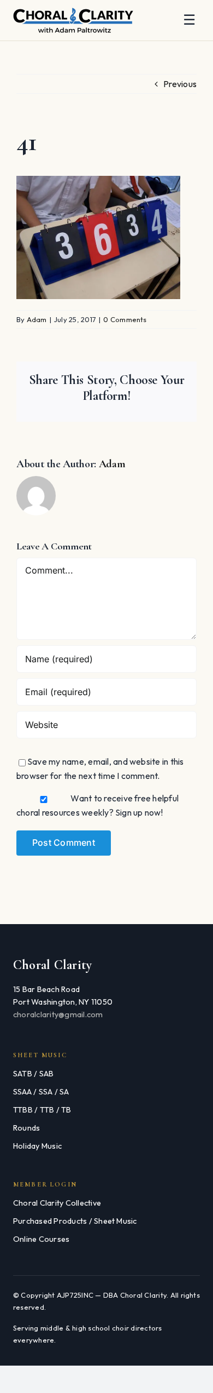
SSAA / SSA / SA (41, 1092)
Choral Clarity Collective (57, 1203)
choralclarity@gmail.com (58, 1014)
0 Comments (124, 319)
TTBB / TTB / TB (42, 1110)
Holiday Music (37, 1146)
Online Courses (41, 1239)
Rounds (26, 1128)
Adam (37, 319)
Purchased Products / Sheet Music (75, 1221)
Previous (180, 83)
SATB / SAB (33, 1074)
